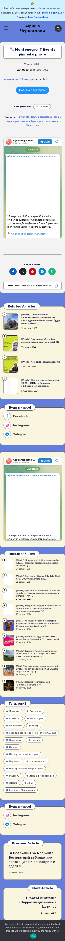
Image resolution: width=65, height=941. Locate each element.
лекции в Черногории (32, 121)
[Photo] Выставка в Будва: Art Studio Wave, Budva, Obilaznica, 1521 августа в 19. (38, 638)
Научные (14, 761)
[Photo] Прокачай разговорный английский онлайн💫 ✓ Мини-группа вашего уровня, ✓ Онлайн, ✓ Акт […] (38, 593)
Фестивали (15, 725)
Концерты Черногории (22, 789)
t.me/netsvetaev (38, 17)
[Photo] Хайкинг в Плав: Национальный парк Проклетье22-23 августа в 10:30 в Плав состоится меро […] (36, 654)
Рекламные (49, 732)
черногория (37, 718)
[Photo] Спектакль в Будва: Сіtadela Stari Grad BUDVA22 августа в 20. (38, 577)
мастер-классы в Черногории (26, 768)
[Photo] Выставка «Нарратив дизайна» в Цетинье (37, 902)
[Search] (58, 28)
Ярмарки (14, 711)
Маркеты (14, 775)
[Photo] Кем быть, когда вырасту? (40, 361)
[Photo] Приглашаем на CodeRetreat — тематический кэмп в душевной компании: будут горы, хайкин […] (40, 319)
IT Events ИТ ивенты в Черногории (34, 116)
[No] (60, 930)
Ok (33, 936)
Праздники (15, 739)
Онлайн (13, 746)
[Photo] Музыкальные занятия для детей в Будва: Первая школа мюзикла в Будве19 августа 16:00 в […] (38, 669)
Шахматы (14, 718)
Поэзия (36, 739)
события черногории (21, 732)
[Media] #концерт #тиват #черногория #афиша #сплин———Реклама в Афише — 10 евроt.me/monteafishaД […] (37, 623)
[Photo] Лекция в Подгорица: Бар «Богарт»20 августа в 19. (33, 683)
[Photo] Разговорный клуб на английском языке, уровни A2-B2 (40, 340)
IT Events (43, 106)
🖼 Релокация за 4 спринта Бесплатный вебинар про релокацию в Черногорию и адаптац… (31, 859)
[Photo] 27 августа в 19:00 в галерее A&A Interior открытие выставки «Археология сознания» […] (37, 563)
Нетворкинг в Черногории (24, 754)
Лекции (13, 782)
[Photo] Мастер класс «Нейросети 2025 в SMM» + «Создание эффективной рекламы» (40, 383)
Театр (35, 725)
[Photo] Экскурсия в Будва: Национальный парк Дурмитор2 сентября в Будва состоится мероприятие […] (38, 608)
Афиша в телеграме (34, 90)
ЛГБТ (31, 782)
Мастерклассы (38, 761)
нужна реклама (52, 13)
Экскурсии (36, 711)
